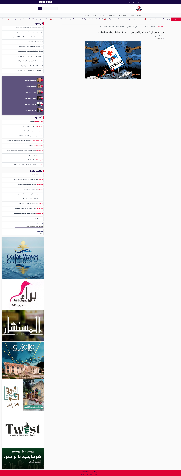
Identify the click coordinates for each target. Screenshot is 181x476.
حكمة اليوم (40, 231)
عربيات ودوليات (111, 15)
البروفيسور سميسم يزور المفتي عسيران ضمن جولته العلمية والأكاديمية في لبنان (142, 19)
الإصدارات (101, 15)
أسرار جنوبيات (40, 223)
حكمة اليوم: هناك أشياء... (37, 233)
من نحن (94, 15)
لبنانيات (132, 15)
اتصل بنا (87, 15)
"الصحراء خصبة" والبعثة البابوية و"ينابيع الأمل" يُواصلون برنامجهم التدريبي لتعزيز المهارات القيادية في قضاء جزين (95, 19)
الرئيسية (139, 15)
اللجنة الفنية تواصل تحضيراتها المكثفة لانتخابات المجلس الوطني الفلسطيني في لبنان (47, 19)
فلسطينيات (123, 15)
